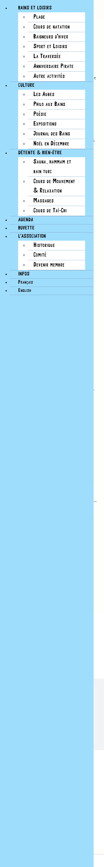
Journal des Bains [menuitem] (51, 134)
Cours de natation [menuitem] (51, 27)
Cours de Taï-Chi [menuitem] (50, 211)
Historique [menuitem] (44, 245)
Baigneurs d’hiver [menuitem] (50, 37)
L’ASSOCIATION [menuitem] (32, 236)
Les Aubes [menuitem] (43, 94)
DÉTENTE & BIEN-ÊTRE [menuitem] (40, 153)
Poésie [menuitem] (39, 114)
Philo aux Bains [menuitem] (49, 104)
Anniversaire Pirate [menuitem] (53, 66)
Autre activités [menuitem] (49, 76)
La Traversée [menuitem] (47, 56)
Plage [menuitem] (39, 17)
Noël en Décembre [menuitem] (51, 144)
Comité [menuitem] (39, 255)
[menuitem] (25, 282)
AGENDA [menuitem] (25, 219)
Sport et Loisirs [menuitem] (50, 47)
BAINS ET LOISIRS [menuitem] (35, 8)
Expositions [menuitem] (45, 124)
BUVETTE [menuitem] (26, 228)
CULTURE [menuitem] (26, 85)
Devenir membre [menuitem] (49, 265)
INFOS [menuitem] (24, 274)
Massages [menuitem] (43, 201)
